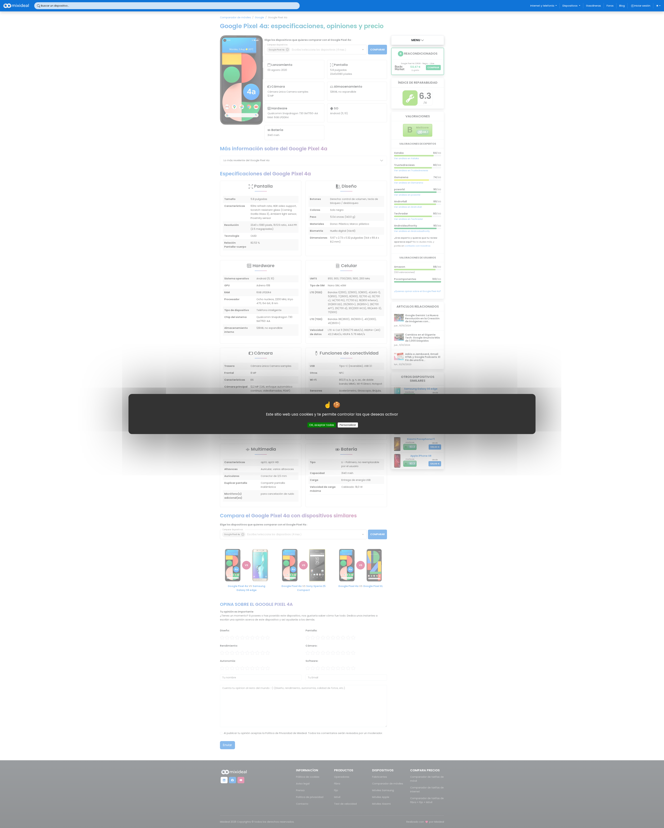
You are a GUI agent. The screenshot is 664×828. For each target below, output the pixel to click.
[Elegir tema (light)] (658, 5)
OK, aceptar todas (321, 425)
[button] (417, 40)
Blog (622, 5)
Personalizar (347, 425)
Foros (610, 5)
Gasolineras (593, 5)
